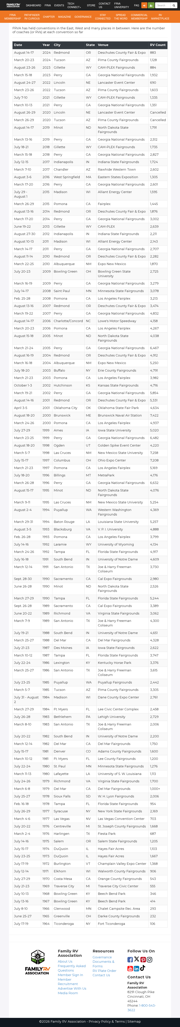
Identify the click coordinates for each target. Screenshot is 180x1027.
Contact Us (101, 975)
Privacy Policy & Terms (107, 1021)
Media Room (68, 993)
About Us (65, 961)
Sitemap (134, 1021)
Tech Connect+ (74, 5)
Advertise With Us (72, 988)
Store (91, 5)
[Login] (144, 5)
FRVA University (121, 5)
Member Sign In (70, 975)
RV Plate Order (104, 971)
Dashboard (33, 5)
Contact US (105, 5)
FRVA (48, 5)
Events (59, 5)
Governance (102, 957)
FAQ (136, 5)
